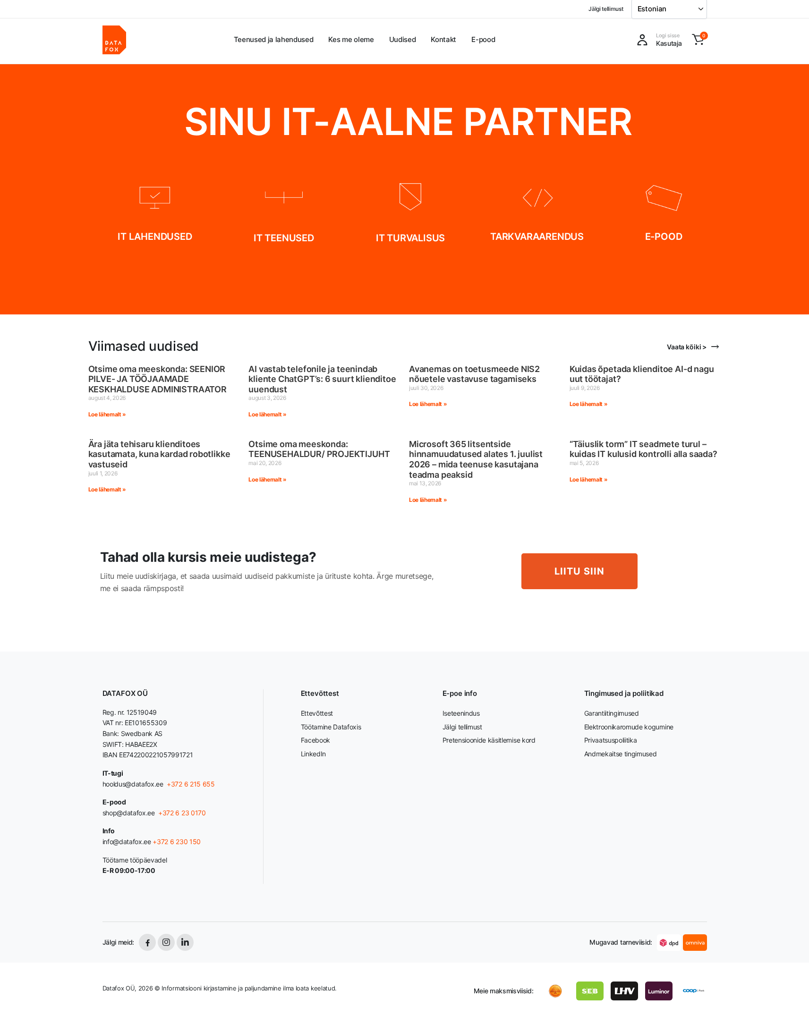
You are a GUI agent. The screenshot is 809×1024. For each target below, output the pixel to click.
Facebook (315, 740)
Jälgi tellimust (605, 8)
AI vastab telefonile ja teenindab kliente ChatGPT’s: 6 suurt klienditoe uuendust (322, 379)
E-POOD (663, 236)
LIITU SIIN (579, 571)
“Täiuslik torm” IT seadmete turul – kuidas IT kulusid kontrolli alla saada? (643, 449)
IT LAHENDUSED (155, 236)
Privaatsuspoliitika (610, 740)
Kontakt (443, 39)
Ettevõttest (317, 713)
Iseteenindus (461, 713)
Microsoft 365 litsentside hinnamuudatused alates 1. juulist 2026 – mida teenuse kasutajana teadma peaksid (476, 459)
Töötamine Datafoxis (331, 727)
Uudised (402, 39)
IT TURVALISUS (410, 238)
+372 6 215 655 (191, 784)
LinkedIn (313, 754)
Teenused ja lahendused (274, 39)
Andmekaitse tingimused (620, 754)
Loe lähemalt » (107, 414)
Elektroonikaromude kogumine (628, 727)
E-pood (483, 39)
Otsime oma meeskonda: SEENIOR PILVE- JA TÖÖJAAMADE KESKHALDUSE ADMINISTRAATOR (157, 379)
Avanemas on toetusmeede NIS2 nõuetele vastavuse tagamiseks (474, 374)
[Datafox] (114, 39)
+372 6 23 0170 (180, 813)
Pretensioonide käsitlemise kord (489, 740)
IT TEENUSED (284, 238)
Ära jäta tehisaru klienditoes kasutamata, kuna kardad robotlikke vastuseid (159, 454)
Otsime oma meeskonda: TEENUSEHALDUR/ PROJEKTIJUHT (319, 449)
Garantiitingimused (611, 713)
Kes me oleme (351, 39)
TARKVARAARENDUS (537, 236)
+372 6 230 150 (177, 842)
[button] (698, 40)
